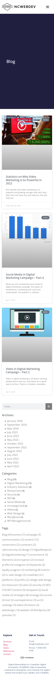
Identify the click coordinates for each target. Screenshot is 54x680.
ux (40, 600)
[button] (47, 7)
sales (27, 585)
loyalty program (13, 570)
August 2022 (14, 451)
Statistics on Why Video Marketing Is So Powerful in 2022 (24, 180)
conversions (11, 544)
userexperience (25, 600)
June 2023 (13, 436)
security (38, 585)
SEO (9, 498)
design (27, 549)
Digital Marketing (17, 483)
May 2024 (13, 428)
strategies (21, 595)
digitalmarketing (18, 554)
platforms (9, 580)
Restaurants (14, 490)
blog (6, 534)
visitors (33, 605)
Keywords (37, 564)
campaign (33, 534)
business (18, 534)
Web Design (14, 513)
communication (13, 539)
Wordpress (13, 517)
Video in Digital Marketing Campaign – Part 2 (23, 370)
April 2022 (13, 466)
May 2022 (13, 462)
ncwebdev (35, 575)
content (32, 539)
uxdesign (9, 605)
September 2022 (17, 447)
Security (12, 494)
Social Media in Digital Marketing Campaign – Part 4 (25, 276)
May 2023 (13, 439)
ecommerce (39, 554)
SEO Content (16, 590)
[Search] (48, 406)
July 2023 (12, 432)
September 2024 (17, 424)
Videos (11, 509)
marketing (32, 570)
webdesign (11, 610)
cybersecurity (11, 549)
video (22, 605)
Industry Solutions (17, 487)
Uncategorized (15, 505)
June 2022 (13, 458)
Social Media (14, 502)
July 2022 (12, 455)
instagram (21, 564)
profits (23, 580)
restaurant (14, 585)
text (10, 600)
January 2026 (15, 421)
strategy (36, 595)
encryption (25, 559)
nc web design (16, 575)
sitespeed (33, 590)
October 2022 (15, 443)
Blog (9, 479)
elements (9, 559)
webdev (26, 610)
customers (28, 544)
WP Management (17, 521)
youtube (8, 615)
